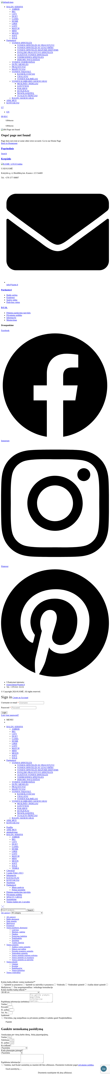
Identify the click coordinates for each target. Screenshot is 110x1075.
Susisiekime (11, 899)
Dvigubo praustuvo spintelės (22, 951)
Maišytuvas (6, 987)
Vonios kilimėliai (18, 970)
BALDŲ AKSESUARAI (23, 818)
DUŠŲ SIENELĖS (20, 784)
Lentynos (15, 930)
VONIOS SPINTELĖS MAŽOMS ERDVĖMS (37, 770)
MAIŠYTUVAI (18, 789)
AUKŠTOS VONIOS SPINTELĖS (32, 775)
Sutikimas (5, 1015)
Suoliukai (15, 941)
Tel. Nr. (4, 1012)
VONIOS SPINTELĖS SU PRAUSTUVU (35, 765)
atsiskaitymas (12, 832)
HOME (15, 741)
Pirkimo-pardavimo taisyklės (18, 892)
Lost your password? (10, 715)
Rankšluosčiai (17, 968)
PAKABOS (22, 808)
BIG (14, 731)
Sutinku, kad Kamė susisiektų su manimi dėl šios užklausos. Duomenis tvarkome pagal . (49, 1065)
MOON (15, 753)
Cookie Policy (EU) (14, 873)
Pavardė (4, 1007)
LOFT (14, 746)
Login (4, 713)
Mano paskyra (18, 887)
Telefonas (5, 1040)
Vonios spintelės (12, 945)
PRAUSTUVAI (18, 787)
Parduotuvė (6, 290)
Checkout (10, 870)
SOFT (14, 755)
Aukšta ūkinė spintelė (96, 985)
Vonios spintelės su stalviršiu (22, 960)
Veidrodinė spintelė (76, 985)
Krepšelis (6, 158)
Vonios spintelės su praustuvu (23, 958)
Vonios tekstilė (11, 962)
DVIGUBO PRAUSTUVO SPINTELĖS (35, 772)
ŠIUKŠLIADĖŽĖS (25, 813)
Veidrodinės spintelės (20, 953)
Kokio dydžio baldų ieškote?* (13, 990)
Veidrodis (61, 985)
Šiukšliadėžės (17, 938)
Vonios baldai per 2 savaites (18, 902)
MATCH (15, 748)
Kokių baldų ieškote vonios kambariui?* (18, 982)
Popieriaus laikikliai (19, 936)
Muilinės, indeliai (18, 932)
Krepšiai (15, 966)
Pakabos (15, 934)
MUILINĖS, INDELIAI (27, 803)
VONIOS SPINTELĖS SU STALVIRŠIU (35, 767)
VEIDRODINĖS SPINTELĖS (30, 777)
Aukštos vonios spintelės (21, 947)
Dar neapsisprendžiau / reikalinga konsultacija (33, 987)
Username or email (10, 702)
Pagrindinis (7, 148)
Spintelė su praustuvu (13, 985)
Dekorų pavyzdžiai (19, 949)
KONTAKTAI (12, 823)
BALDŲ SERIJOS (14, 727)
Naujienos (10, 882)
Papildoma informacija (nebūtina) (15, 1002)
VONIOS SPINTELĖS (22, 763)
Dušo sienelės (11, 921)
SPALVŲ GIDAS (14, 897)
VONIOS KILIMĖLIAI (27, 799)
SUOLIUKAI (23, 811)
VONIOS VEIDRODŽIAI (23, 782)
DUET (15, 736)
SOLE (14, 758)
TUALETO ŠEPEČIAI (27, 815)
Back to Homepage (9, 143)
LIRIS (14, 743)
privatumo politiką (86, 1065)
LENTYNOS (23, 806)
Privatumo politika (14, 894)
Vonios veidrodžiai (13, 973)
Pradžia (9, 827)
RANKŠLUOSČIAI (26, 794)
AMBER (16, 729)
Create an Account (20, 697)
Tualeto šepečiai (18, 943)
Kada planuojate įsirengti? (12, 1050)
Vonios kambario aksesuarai (16, 928)
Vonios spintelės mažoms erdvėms (24, 955)
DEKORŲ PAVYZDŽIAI (28, 779)
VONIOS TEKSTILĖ (21, 791)
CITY (14, 734)
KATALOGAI (12, 878)
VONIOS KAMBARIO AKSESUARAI (29, 801)
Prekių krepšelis (18, 890)
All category (11, 917)
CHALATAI (22, 796)
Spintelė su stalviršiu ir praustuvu (40, 985)
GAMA (15, 739)
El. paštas (5, 1010)
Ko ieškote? (6, 1045)
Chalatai (15, 964)
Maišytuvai (10, 923)
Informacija (11, 875)
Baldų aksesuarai (12, 919)
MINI (14, 751)
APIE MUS (11, 820)
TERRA (15, 868)
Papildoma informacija (11, 1062)
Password (6, 707)
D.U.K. (4, 307)
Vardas (4, 1004)
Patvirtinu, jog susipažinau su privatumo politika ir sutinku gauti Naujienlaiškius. (38, 1018)
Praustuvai (10, 926)
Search (30, 910)
